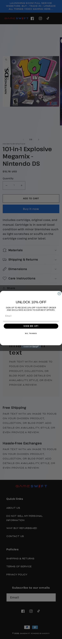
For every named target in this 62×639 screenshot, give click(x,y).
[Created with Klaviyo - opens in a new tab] (31, 346)
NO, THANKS (31, 333)
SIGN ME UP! (31, 326)
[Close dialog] (59, 293)
